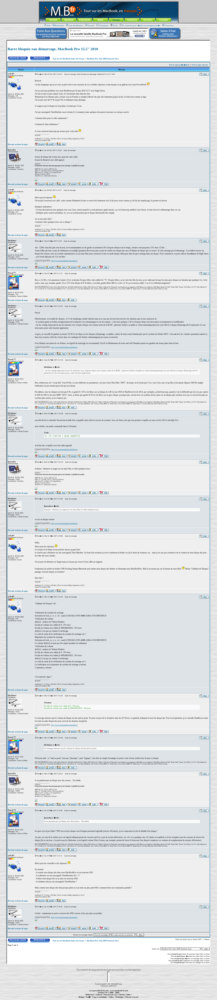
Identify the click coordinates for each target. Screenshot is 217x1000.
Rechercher (59, 25)
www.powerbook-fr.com (98, 990)
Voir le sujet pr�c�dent (179, 65)
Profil (115, 25)
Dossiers (147, 20)
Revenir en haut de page (18, 144)
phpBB (104, 984)
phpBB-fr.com (113, 986)
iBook (100, 20)
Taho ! (129, 995)
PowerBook (84, 20)
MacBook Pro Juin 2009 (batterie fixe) (103, 59)
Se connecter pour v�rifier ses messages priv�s (141, 25)
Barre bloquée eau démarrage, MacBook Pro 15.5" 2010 (53, 49)
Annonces (132, 20)
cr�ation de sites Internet (130, 998)
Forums (116, 20)
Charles (122, 995)
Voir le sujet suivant (200, 65)
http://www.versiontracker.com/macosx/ (64, 261)
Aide (49, 25)
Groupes (91, 25)
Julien (111, 997)
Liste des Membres (75, 25)
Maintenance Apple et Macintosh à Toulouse (114, 998)
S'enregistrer (103, 25)
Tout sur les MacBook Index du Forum (68, 59)
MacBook (69, 20)
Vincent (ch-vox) (110, 995)
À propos (163, 20)
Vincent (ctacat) (131, 997)
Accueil (53, 20)
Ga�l (88, 997)
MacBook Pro (96, 998)
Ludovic (99, 995)
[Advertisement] (108, 42)
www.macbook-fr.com (119, 990)
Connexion (169, 25)
